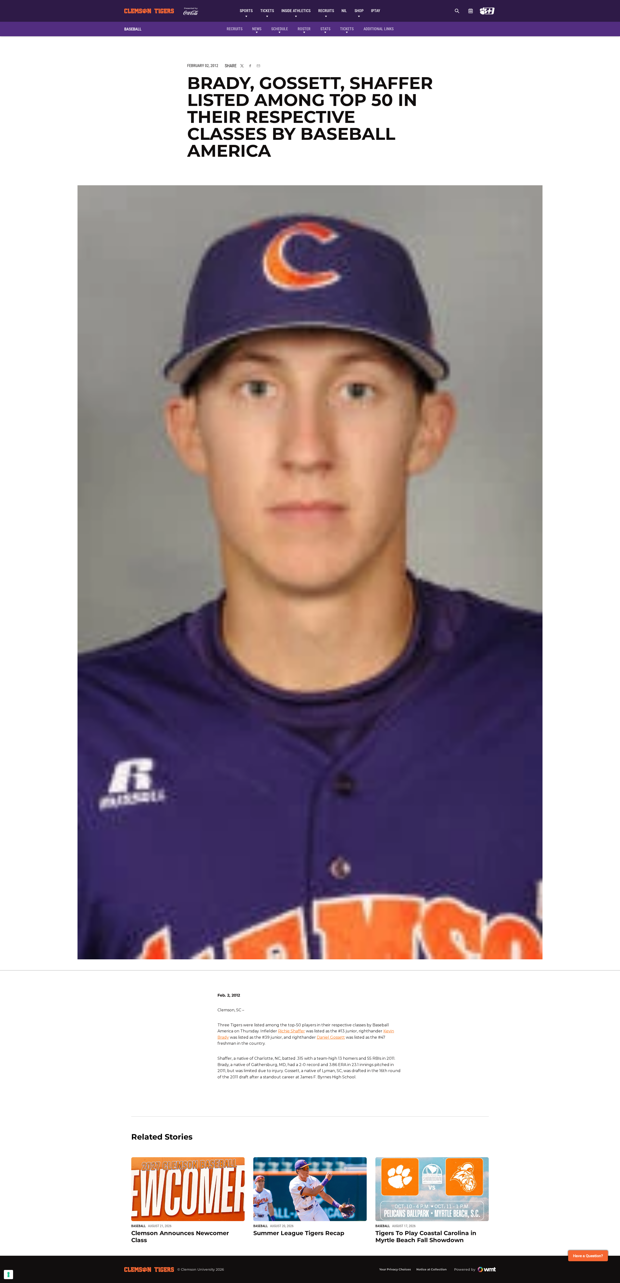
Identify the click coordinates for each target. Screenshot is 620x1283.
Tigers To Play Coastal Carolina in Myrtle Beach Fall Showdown (425, 1237)
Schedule (470, 11)
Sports (246, 10)
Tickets (267, 10)
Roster (304, 29)
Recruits (326, 10)
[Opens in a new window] (487, 11)
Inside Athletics (295, 10)
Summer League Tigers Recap (298, 1233)
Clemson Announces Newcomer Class (180, 1237)
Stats (325, 29)
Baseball (138, 1226)
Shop (359, 10)
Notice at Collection (431, 1269)
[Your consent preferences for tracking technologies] (8, 1274)
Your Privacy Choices (395, 1269)
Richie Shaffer (291, 1031)
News (256, 29)
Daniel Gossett (331, 1037)
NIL (344, 10)
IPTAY (375, 10)
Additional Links (379, 29)
